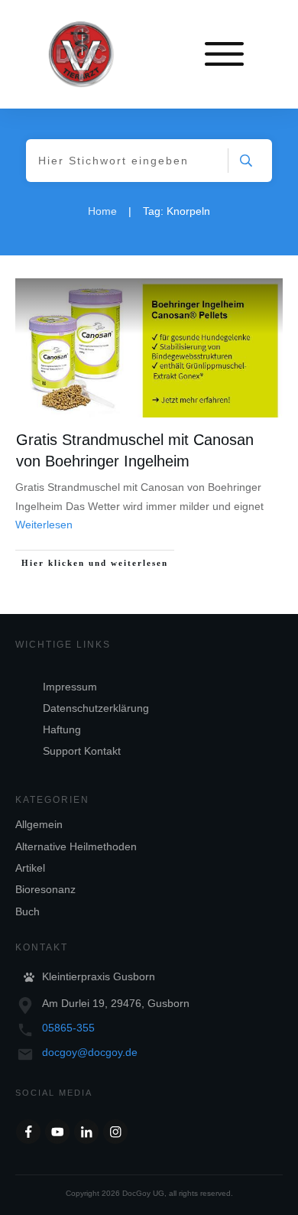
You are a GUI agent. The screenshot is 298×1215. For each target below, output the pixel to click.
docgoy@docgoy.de (90, 1052)
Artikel (30, 868)
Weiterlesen (44, 524)
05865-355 (68, 1028)
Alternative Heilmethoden (76, 846)
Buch (27, 911)
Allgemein (39, 824)
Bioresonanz (45, 889)
